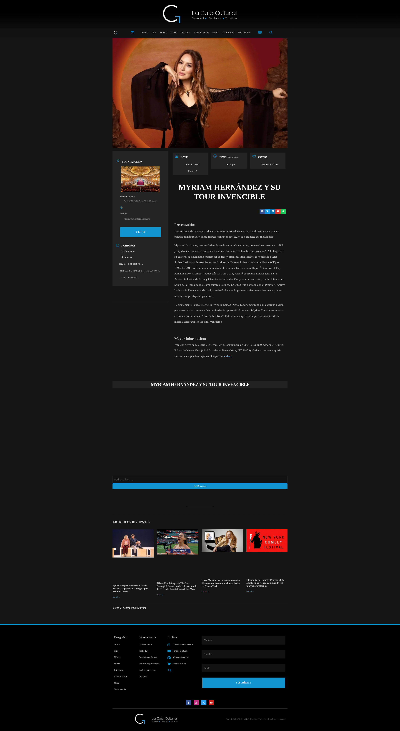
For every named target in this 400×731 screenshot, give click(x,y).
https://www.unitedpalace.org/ (137, 219)
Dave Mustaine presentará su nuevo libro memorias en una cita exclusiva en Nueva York (221, 583)
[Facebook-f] (188, 702)
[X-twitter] (204, 702)
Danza (174, 32)
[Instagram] (196, 702)
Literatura (185, 32)
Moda (215, 32)
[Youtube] (211, 702)
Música (163, 32)
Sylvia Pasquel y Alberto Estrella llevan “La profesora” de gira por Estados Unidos (130, 588)
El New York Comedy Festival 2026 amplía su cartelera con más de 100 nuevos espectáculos (265, 583)
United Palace (130, 278)
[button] (262, 211)
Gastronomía (228, 32)
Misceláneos (244, 32)
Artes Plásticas (201, 32)
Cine (154, 32)
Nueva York (153, 271)
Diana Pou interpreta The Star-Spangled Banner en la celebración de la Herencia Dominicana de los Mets (177, 586)
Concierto (130, 251)
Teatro (145, 32)
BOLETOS (140, 232)
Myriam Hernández (131, 271)
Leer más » (116, 597)
